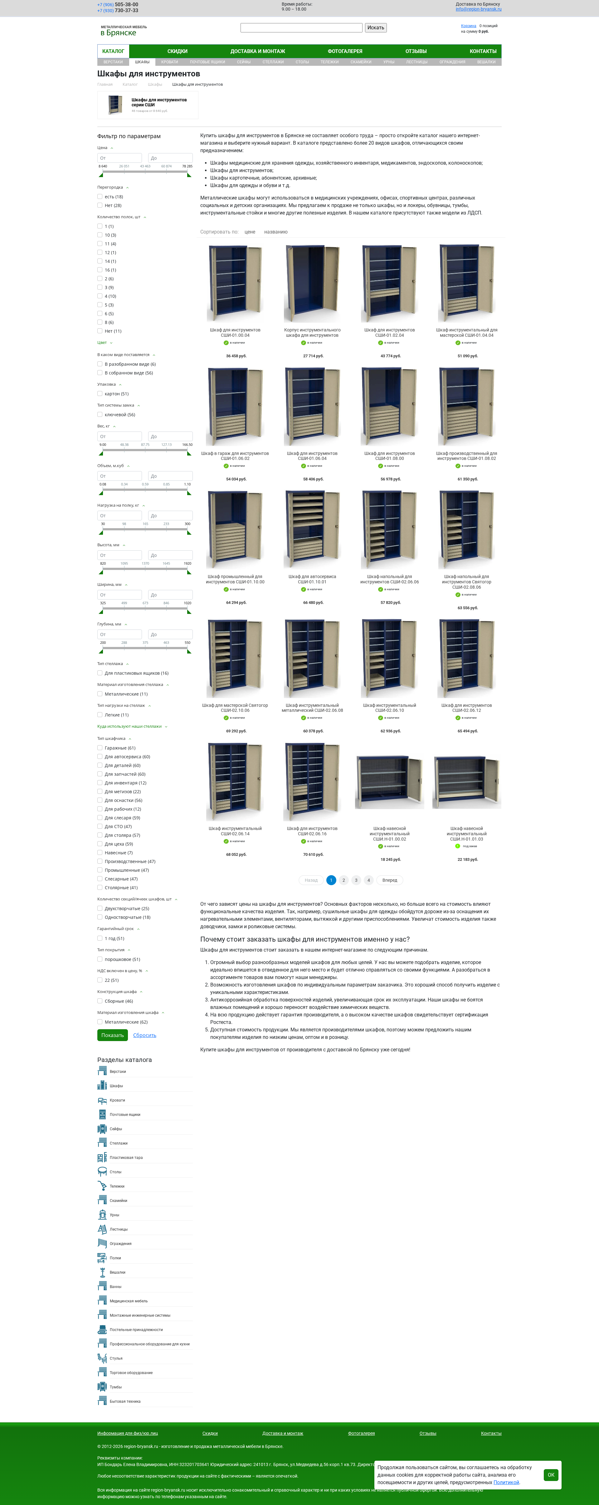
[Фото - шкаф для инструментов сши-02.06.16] (312, 781)
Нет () (113, 205)
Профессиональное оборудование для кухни (150, 1344)
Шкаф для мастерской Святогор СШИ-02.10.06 (235, 708)
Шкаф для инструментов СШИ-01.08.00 (389, 456)
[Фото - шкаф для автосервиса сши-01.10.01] (312, 529)
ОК (551, 1475)
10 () (110, 235)
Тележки (330, 62)
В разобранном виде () (130, 364)
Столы (302, 62)
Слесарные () (121, 879)
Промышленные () (127, 870)
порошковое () (122, 959)
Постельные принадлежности (136, 1330)
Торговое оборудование (131, 1373)
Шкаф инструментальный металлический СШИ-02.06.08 (312, 708)
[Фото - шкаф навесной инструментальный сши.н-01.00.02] (389, 781)
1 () (109, 226)
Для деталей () (122, 765)
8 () (109, 322)
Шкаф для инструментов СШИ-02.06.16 (312, 831)
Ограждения (452, 62)
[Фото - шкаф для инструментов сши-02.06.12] (467, 658)
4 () (110, 296)
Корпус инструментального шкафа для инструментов (312, 332)
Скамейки (361, 62)
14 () (110, 261)
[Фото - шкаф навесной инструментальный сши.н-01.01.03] (467, 781)
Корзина (468, 26)
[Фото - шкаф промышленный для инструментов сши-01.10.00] (235, 529)
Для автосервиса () (127, 757)
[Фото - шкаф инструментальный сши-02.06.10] (389, 658)
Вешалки (486, 62)
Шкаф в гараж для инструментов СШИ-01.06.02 (235, 456)
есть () (114, 197)
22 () (112, 980)
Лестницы (416, 62)
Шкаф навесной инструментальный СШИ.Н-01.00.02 (390, 834)
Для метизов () (123, 791)
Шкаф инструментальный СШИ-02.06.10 (389, 708)
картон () (117, 394)
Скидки (177, 51)
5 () (109, 305)
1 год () (114, 938)
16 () (110, 270)
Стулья (116, 1358)
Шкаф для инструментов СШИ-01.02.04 (389, 332)
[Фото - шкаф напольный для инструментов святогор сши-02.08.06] (467, 529)
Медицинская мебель (129, 1301)
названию (276, 232)
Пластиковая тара (126, 1157)
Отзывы (416, 51)
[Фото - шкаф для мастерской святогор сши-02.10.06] (235, 658)
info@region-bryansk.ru (479, 9)
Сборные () (119, 1001)
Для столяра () (122, 835)
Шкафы (142, 62)
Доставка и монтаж (258, 51)
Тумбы (116, 1387)
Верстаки (113, 62)
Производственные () (130, 861)
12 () (110, 252)
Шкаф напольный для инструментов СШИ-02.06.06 (389, 579)
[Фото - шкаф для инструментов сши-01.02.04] (389, 283)
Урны (388, 62)
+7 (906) (117, 4)
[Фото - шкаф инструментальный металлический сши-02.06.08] (312, 658)
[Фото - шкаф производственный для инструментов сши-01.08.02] (467, 406)
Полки (115, 1258)
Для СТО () (118, 826)
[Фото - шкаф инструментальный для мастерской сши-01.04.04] (467, 283)
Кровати (169, 62)
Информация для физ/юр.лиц (127, 1433)
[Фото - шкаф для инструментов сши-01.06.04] (312, 406)
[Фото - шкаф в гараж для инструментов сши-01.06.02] (235, 406)
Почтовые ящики (207, 62)
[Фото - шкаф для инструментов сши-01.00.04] (235, 283)
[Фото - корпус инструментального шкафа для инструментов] (312, 283)
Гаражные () (120, 748)
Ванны (115, 1287)
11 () (110, 244)
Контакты (483, 51)
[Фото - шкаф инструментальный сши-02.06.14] (235, 781)
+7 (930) (117, 10)
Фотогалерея (345, 51)
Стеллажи (273, 62)
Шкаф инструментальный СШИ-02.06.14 (235, 831)
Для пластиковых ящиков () (136, 673)
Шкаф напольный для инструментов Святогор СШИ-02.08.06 (466, 582)
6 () (109, 313)
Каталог (113, 51)
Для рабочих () (123, 809)
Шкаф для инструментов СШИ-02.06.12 (466, 708)
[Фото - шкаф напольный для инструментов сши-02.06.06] (389, 529)
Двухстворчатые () (127, 908)
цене (250, 232)
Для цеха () (119, 844)
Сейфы (244, 62)
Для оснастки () (123, 800)
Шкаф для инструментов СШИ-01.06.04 (312, 456)
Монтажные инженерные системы (140, 1315)
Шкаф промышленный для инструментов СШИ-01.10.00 (235, 579)
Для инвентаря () (125, 783)
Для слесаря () (122, 818)
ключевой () (120, 414)
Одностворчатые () (127, 917)
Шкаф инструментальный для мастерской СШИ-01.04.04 (467, 332)
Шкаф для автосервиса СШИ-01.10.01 (312, 579)
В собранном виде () (129, 373)
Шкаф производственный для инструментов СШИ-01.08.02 (466, 456)
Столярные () (121, 887)
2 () (109, 279)
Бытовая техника (125, 1401)
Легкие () (117, 715)
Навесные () (119, 853)
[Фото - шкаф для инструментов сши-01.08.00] (389, 406)
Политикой (506, 1482)
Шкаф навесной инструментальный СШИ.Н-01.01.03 (467, 834)
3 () (109, 287)
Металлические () (126, 694)
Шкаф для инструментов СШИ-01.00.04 (235, 332)
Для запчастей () (125, 774)
